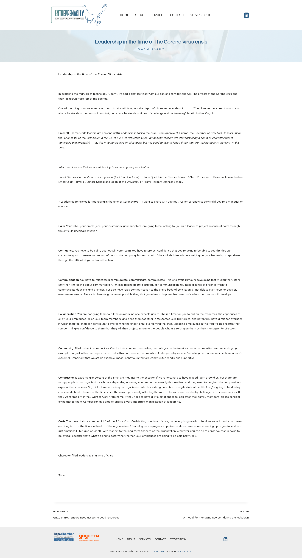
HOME (124, 15)
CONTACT (177, 15)
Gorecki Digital (185, 551)
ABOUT (139, 15)
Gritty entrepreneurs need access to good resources (86, 514)
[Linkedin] (246, 15)
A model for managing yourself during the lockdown (216, 514)
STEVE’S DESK (200, 15)
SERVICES (158, 15)
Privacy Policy (158, 551)
